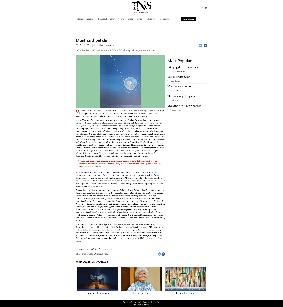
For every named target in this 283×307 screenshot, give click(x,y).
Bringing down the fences (182, 67)
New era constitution (179, 86)
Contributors (165, 19)
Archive (151, 19)
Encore (89, 19)
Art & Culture (98, 45)
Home (80, 19)
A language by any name (97, 293)
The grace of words (141, 293)
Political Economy (106, 19)
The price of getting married (184, 96)
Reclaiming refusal (185, 293)
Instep (139, 19)
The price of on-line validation (185, 105)
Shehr (130, 19)
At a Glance (188, 19)
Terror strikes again (178, 76)
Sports (121, 19)
